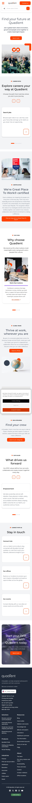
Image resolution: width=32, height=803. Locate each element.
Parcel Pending (6, 749)
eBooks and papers (22, 730)
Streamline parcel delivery (7, 732)
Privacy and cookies (7, 698)
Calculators (20, 732)
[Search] (28, 8)
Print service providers (8, 761)
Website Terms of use (8, 696)
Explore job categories (16, 440)
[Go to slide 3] (16, 143)
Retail (3, 779)
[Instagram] (19, 790)
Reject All (16, 405)
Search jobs (16, 38)
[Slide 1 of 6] (12, 143)
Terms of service (22, 744)
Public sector (5, 776)
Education (4, 767)
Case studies (20, 721)
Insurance (4, 770)
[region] (16, 279)
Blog (18, 718)
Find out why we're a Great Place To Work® (16, 218)
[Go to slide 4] (19, 310)
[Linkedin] (9, 790)
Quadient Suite (6, 742)
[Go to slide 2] (15, 143)
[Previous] (13, 101)
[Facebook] (16, 790)
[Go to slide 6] (20, 143)
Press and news (21, 767)
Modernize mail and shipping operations (7, 727)
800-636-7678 (6, 709)
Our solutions (15, 299)
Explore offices (16, 351)
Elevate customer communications (7, 718)
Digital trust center (7, 705)
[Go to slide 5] (19, 143)
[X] (13, 790)
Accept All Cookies (16, 409)
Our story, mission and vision (23, 760)
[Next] (18, 101)
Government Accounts (23, 741)
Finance (4, 758)
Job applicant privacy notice (10, 707)
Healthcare (5, 764)
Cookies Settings (16, 794)
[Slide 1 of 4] (14, 310)
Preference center (7, 700)
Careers (19, 769)
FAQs (18, 747)
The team (20, 756)
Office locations (21, 775)
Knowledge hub (21, 727)
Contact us (25, 3)
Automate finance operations (7, 723)
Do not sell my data (7, 703)
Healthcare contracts (23, 735)
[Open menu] (3, 3)
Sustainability (21, 764)
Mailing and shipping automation (7, 745)
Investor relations (22, 772)
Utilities (4, 773)
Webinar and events (23, 724)
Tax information (21, 738)
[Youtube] (22, 790)
